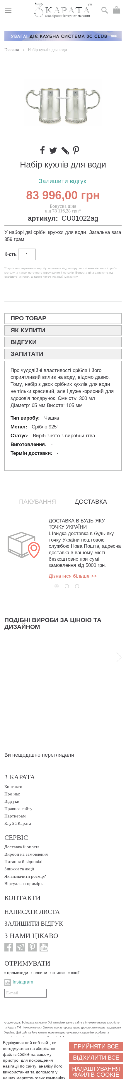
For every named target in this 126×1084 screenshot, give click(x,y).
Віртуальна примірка (24, 883)
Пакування (37, 501)
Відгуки (11, 801)
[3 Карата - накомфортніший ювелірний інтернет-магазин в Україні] (63, 10)
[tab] (63, 318)
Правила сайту (18, 808)
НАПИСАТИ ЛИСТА (32, 911)
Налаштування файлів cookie (96, 1071)
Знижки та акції (19, 869)
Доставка (91, 501)
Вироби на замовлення (26, 854)
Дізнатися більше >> (73, 576)
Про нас (12, 794)
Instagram (23, 982)
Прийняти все (96, 1046)
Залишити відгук (62, 181)
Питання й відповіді (23, 861)
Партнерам (15, 816)
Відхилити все (96, 1057)
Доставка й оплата (22, 847)
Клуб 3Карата (17, 823)
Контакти (13, 786)
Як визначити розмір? (25, 876)
